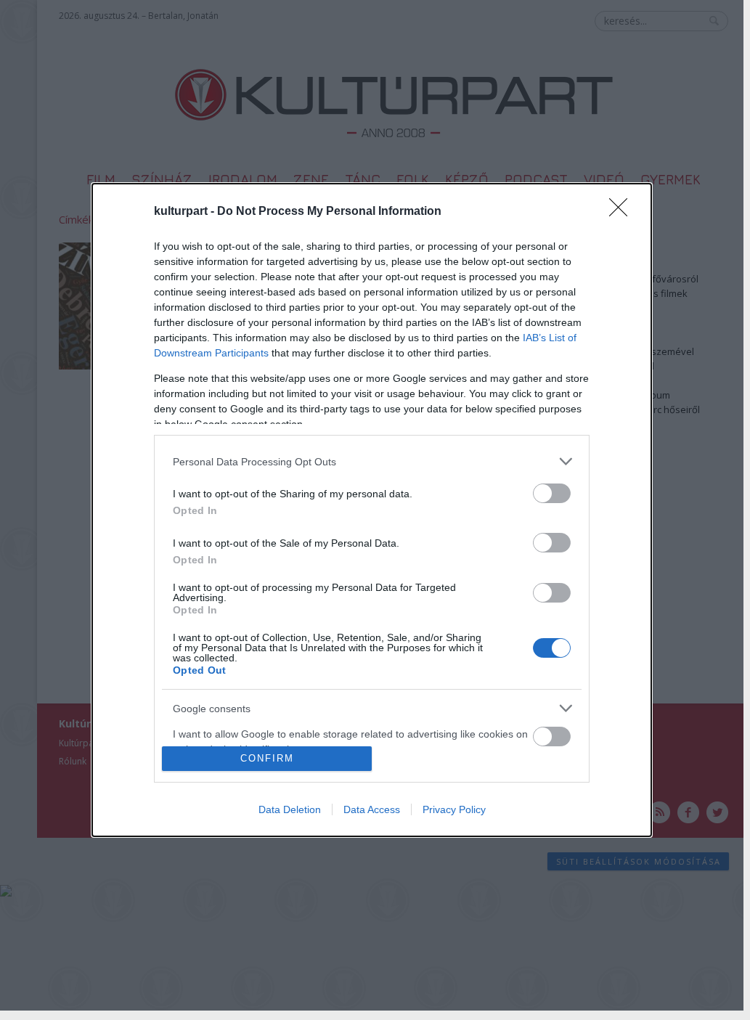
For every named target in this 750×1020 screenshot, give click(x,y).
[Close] (623, 212)
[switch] (552, 493)
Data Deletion (289, 809)
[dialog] (371, 510)
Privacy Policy (454, 809)
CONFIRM (267, 758)
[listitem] (372, 461)
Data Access (371, 809)
